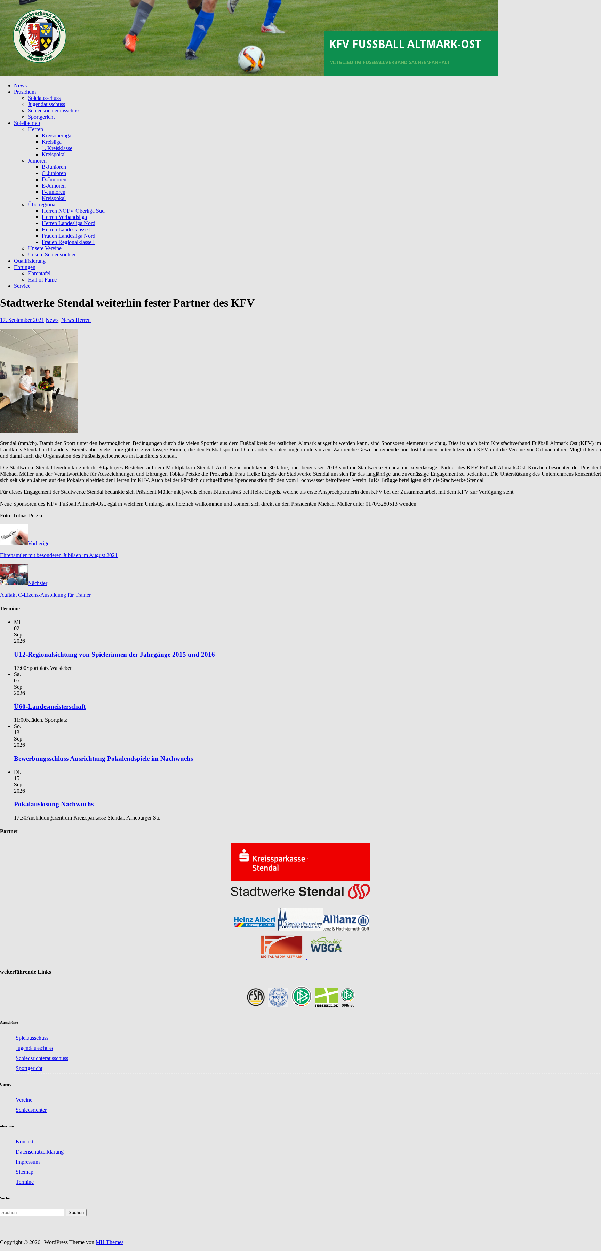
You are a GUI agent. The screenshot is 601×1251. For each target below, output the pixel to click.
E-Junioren (54, 186)
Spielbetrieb (27, 123)
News (20, 85)
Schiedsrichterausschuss (54, 110)
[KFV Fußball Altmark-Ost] (249, 74)
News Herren (76, 320)
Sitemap (24, 1172)
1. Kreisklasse (57, 148)
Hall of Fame (42, 280)
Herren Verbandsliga (64, 217)
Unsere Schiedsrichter (52, 255)
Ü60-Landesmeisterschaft (50, 706)
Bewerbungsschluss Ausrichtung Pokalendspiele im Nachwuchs (103, 758)
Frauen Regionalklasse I (68, 242)
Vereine (24, 1100)
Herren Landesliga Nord (68, 223)
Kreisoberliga (56, 135)
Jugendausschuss (46, 104)
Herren (35, 129)
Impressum (28, 1162)
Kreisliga (52, 142)
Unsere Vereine (45, 248)
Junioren (37, 161)
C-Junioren (54, 173)
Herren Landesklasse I (66, 229)
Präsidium (25, 92)
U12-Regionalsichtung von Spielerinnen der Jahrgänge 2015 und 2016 (114, 654)
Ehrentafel (39, 273)
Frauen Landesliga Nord (68, 236)
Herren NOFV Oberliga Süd (73, 211)
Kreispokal (54, 154)
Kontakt (24, 1142)
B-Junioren (54, 167)
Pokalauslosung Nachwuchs (54, 804)
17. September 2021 (22, 320)
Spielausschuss (44, 98)
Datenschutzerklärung (40, 1152)
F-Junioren (53, 192)
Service (22, 286)
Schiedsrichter (31, 1110)
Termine (25, 1182)
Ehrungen (24, 267)
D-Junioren (54, 179)
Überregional (42, 204)
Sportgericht (41, 117)
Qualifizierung (30, 261)
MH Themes (109, 1242)
